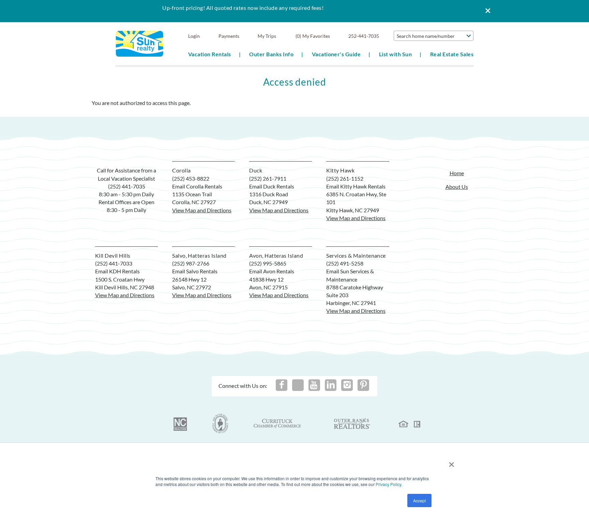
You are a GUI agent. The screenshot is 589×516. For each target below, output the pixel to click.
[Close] (485, 11)
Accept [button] (419, 500)
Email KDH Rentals (117, 271)
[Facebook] (281, 385)
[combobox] (433, 36)
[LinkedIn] (330, 385)
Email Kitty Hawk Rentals (356, 186)
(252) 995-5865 (267, 263)
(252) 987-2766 (190, 263)
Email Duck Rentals (271, 186)
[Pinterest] (363, 385)
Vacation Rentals (209, 54)
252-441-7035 (363, 36)
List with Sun (395, 54)
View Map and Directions (201, 210)
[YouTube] (314, 385)
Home (457, 173)
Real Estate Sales (451, 54)
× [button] (451, 462)
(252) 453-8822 (190, 178)
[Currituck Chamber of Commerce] (277, 423)
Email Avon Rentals (271, 271)
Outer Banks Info (271, 54)
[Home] (140, 43)
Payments (228, 36)
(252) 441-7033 (113, 263)
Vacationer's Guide (336, 54)
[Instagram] (347, 385)
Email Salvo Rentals (194, 271)
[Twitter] (298, 385)
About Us (456, 186)
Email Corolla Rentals (197, 186)
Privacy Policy (388, 484)
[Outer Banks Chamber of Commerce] (220, 423)
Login (194, 36)
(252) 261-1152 (344, 178)
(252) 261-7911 (267, 178)
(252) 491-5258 (344, 263)
